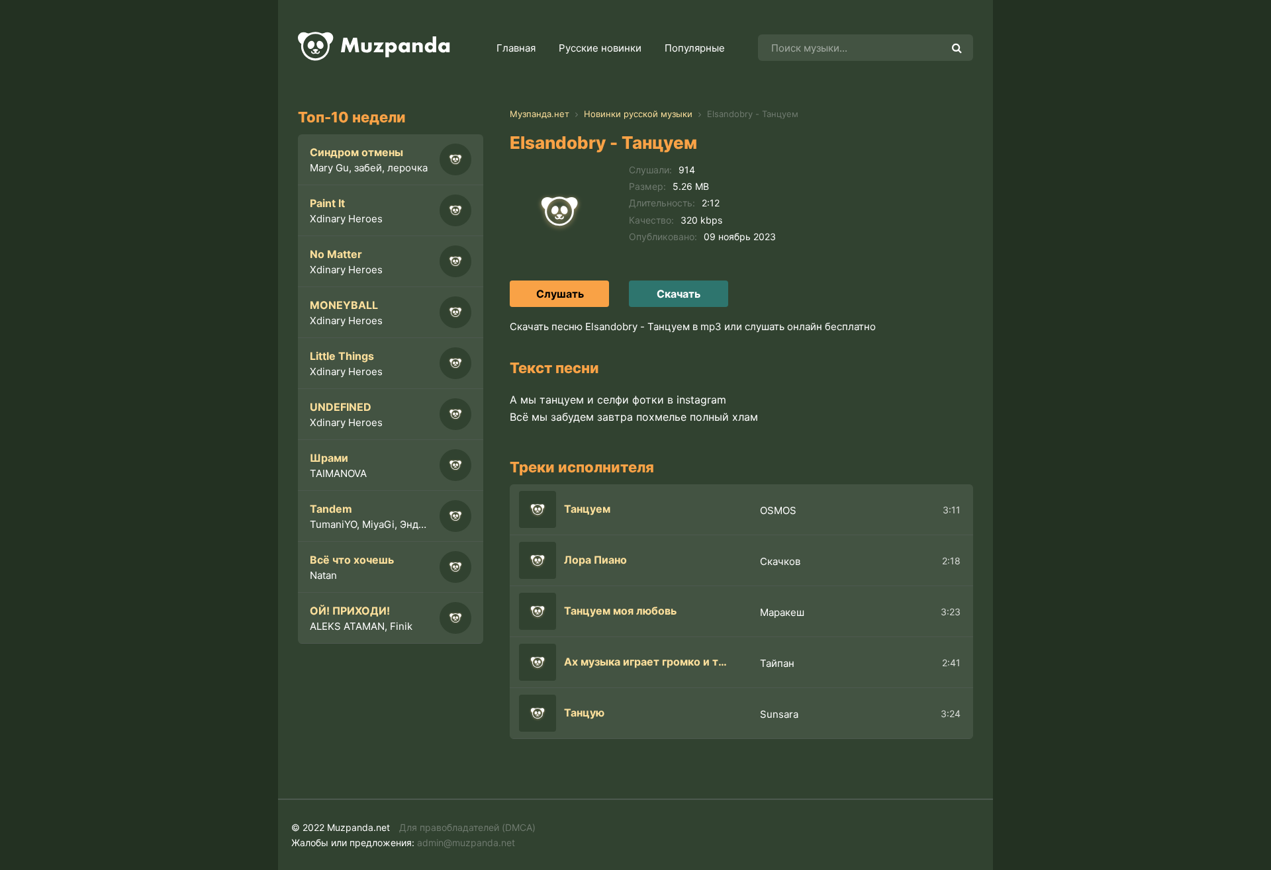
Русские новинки (600, 48)
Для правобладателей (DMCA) (467, 827)
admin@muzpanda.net (466, 842)
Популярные (695, 48)
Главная (516, 48)
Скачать (678, 293)
